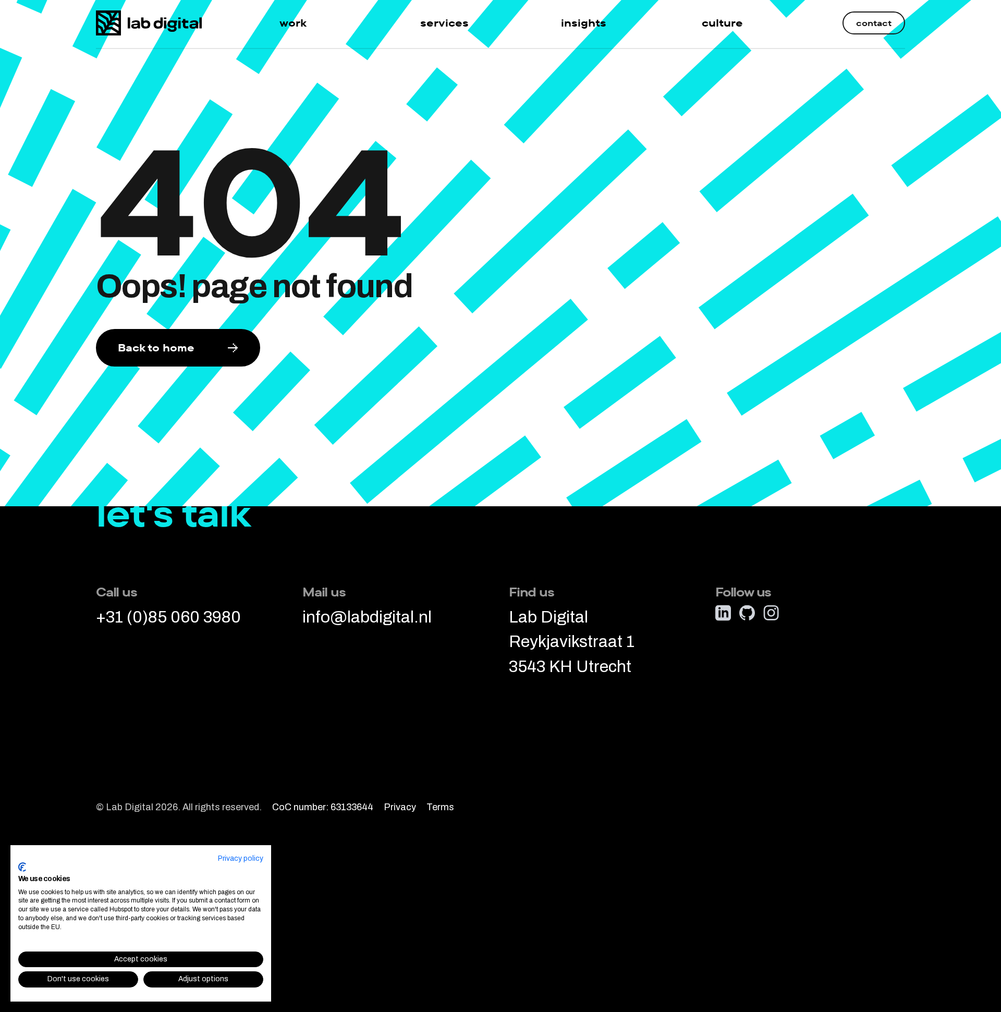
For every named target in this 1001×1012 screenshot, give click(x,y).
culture (722, 22)
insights (583, 22)
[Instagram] (771, 612)
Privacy (400, 807)
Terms (440, 807)
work (293, 22)
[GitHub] (747, 612)
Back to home (156, 347)
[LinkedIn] (723, 612)
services (444, 22)
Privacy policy (240, 858)
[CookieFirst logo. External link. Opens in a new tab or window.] (22, 867)
